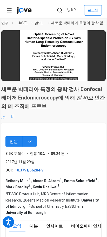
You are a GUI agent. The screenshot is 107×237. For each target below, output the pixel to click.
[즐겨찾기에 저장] (13, 116)
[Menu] (29, 141)
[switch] (60, 74)
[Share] (3, 116)
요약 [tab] (17, 226)
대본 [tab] (34, 226)
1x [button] (86, 74)
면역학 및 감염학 (40, 23)
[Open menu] (9, 10)
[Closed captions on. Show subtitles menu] (96, 74)
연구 (5, 23)
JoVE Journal (23, 23)
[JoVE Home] (24, 10)
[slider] (32, 74)
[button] (100, 36)
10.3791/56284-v (29, 170)
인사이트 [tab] (54, 226)
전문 (14, 141)
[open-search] (59, 10)
